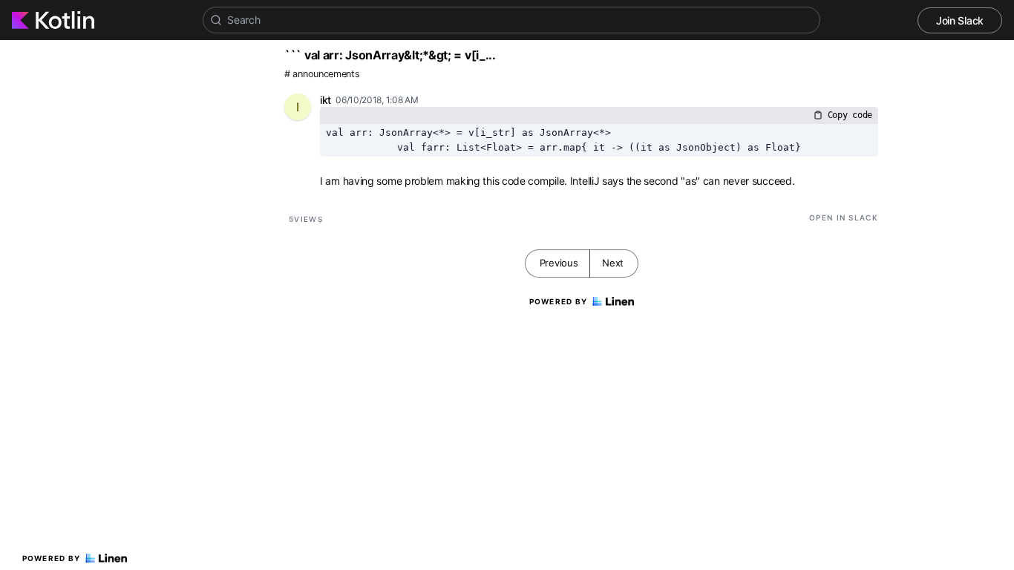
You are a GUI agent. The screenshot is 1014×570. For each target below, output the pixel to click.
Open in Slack (843, 217)
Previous (559, 263)
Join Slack (960, 20)
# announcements (322, 73)
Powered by (51, 558)
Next (613, 263)
